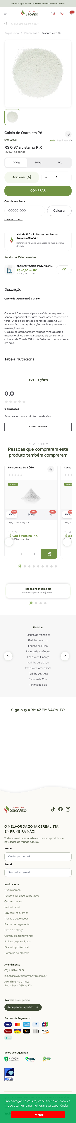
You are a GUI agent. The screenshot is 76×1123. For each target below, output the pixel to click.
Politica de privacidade (17, 941)
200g (16, 162)
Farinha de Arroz (38, 640)
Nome (8, 848)
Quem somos (12, 890)
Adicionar (18, 177)
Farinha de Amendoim (38, 668)
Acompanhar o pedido (20, 1007)
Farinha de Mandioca (38, 635)
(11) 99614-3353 (14, 970)
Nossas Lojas (12, 907)
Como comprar (13, 901)
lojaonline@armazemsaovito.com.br (25, 976)
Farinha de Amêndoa (38, 651)
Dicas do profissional (16, 947)
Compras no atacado (16, 953)
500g (37, 162)
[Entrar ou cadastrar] (62, 13)
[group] (12, 117)
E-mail (8, 864)
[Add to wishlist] (68, 134)
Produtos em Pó (51, 33)
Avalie (52, 140)
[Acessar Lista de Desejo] (53, 13)
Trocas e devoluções (16, 918)
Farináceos (30, 33)
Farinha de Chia (38, 679)
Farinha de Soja (38, 685)
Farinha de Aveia (38, 674)
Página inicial (11, 33)
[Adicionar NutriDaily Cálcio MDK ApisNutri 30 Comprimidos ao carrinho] (64, 269)
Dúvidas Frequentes (16, 913)
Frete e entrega (13, 930)
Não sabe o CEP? (13, 220)
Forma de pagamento (17, 924)
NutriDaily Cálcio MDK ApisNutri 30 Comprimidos (35, 266)
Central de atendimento (18, 936)
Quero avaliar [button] (38, 427)
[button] (6, 13)
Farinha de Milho (38, 646)
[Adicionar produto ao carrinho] (49, 554)
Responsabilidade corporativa (21, 896)
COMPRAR (38, 190)
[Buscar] (6, 24)
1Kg (60, 162)
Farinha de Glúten (38, 662)
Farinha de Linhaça (38, 657)
